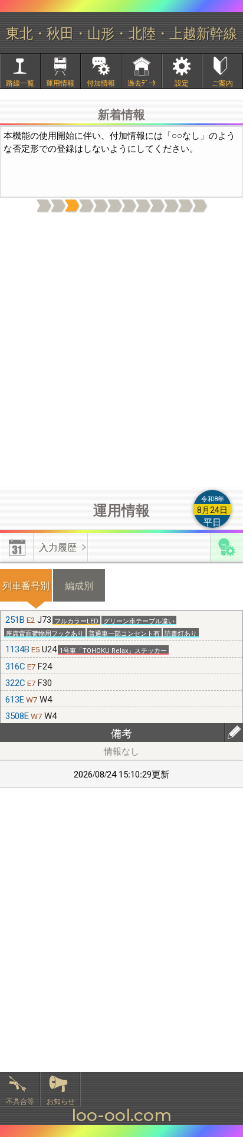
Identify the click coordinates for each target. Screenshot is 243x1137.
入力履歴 (58, 547)
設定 (182, 82)
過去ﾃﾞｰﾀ (141, 82)
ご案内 (222, 82)
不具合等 (20, 1101)
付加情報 (101, 82)
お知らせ (61, 1101)
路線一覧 (20, 82)
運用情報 (60, 82)
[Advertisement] (121, 350)
